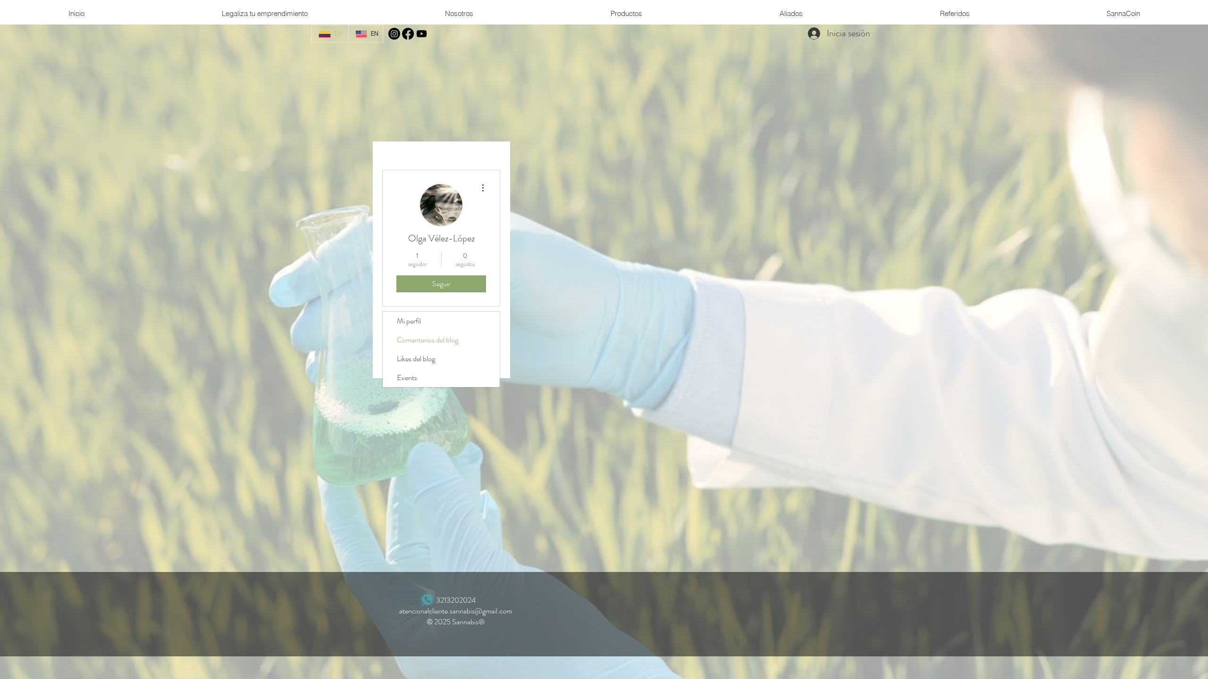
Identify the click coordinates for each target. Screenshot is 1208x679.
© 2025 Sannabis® (456, 621)
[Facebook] (408, 34)
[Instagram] (394, 34)
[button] (459, 13)
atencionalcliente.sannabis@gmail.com (455, 610)
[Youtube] (422, 34)
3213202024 (456, 600)
